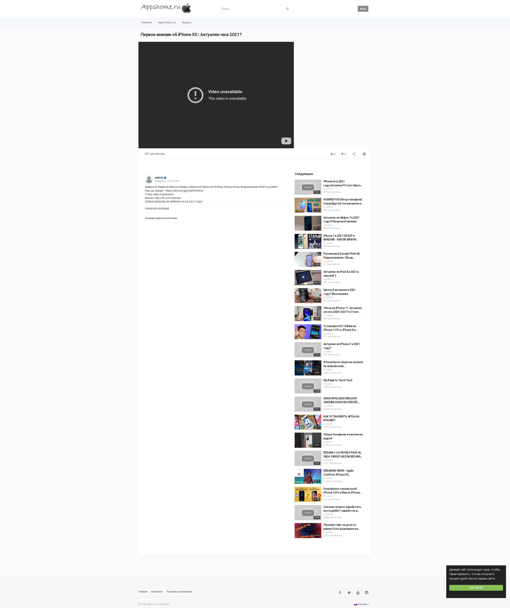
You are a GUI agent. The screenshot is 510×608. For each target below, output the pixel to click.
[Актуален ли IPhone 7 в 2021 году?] (308, 349)
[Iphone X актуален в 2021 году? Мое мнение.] (308, 295)
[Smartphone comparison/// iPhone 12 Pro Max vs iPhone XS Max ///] (308, 494)
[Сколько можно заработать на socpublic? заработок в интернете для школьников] (308, 512)
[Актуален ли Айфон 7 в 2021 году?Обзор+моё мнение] (308, 223)
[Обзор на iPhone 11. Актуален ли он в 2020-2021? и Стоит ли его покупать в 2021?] (308, 313)
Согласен (476, 587)
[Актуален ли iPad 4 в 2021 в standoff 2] (308, 277)
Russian (362, 604)
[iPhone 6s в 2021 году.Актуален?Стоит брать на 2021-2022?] (308, 187)
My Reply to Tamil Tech (337, 380)
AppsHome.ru (167, 22)
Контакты (157, 591)
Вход (363, 8)
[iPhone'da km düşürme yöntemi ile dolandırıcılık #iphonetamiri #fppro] (308, 367)
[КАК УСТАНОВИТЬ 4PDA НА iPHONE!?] (308, 422)
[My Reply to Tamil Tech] (308, 386)
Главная (146, 22)
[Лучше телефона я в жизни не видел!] (308, 440)
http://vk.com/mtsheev (167, 197)
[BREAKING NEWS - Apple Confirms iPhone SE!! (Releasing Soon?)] (308, 476)
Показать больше (157, 208)
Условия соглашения (179, 591)
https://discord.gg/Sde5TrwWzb (184, 190)
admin (159, 177)
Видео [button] (186, 22)
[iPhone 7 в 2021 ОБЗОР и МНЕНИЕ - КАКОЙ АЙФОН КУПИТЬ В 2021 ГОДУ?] (308, 241)
